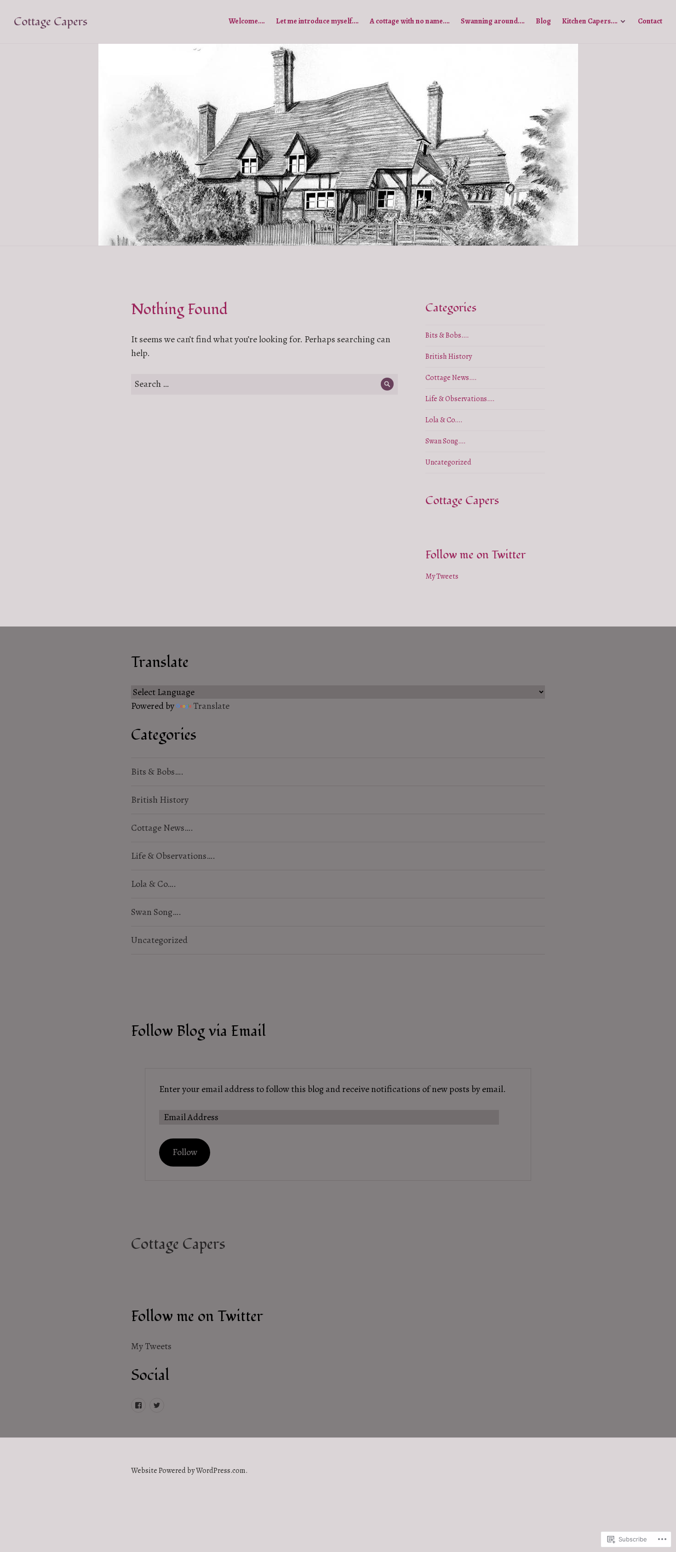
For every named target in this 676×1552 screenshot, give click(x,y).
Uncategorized (448, 462)
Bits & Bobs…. (447, 335)
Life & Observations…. (460, 399)
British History (448, 356)
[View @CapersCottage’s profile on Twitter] (156, 1405)
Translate (211, 706)
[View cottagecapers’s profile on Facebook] (138, 1405)
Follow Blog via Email (198, 1031)
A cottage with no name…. (410, 21)
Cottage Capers (50, 21)
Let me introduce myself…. (317, 21)
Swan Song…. (445, 441)
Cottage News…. (451, 378)
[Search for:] (264, 384)
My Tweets (441, 576)
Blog (543, 21)
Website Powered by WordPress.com (188, 1471)
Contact (650, 21)
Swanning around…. (493, 21)
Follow (184, 1152)
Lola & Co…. (444, 420)
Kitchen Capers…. (590, 21)
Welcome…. (247, 21)
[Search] (387, 384)
